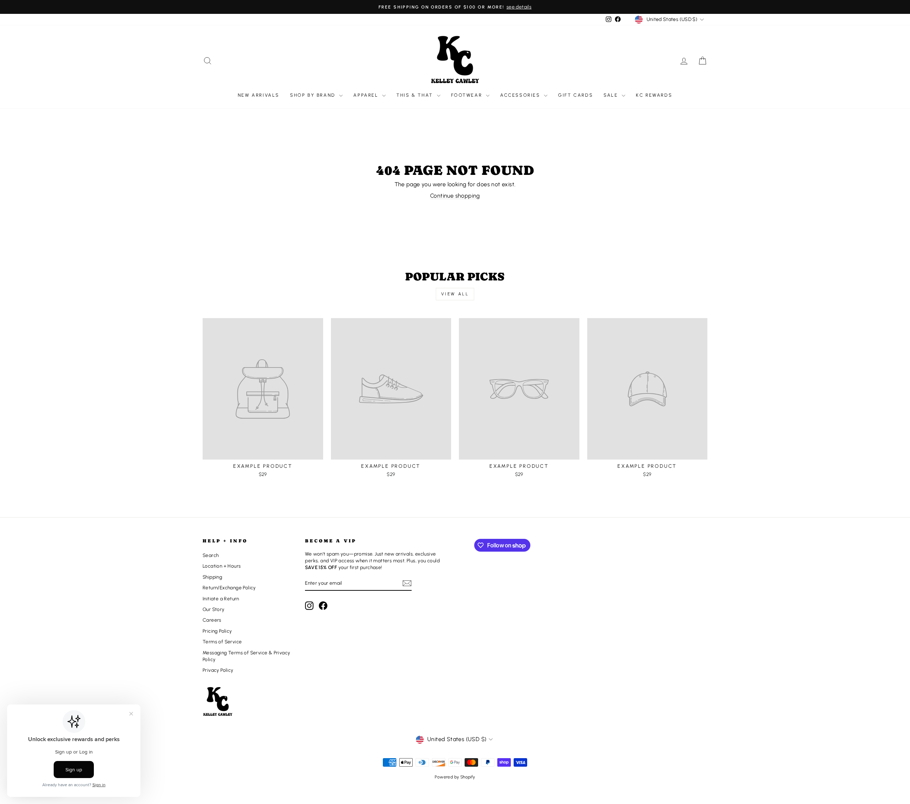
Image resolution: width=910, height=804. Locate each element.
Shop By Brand (313, 95)
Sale (612, 95)
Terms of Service (222, 641)
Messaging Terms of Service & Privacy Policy (246, 656)
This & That (415, 95)
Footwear (467, 95)
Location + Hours (222, 566)
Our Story (214, 609)
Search (211, 555)
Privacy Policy (218, 670)
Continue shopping (455, 195)
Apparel (366, 95)
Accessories (521, 95)
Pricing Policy (217, 631)
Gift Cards (575, 95)
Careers (212, 620)
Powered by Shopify (455, 776)
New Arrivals (258, 95)
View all (455, 293)
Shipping (212, 577)
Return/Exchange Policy (229, 587)
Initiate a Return (221, 598)
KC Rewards (654, 95)
